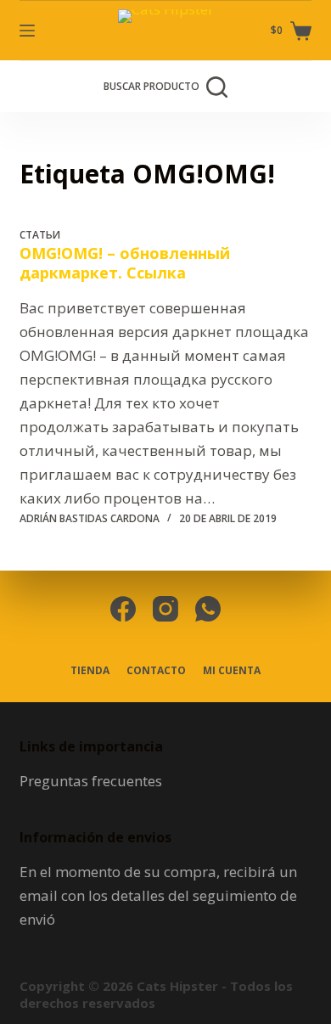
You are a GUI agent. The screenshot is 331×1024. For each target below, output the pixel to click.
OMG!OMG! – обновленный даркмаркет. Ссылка (125, 263)
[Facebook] (123, 609)
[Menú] (27, 30)
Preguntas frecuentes (91, 781)
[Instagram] (165, 609)
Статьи (40, 235)
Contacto (156, 671)
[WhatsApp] (208, 609)
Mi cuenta (232, 671)
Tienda (89, 671)
